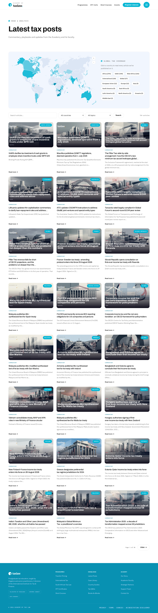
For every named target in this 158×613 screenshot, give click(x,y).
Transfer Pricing (61, 576)
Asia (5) (135, 84)
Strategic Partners (127, 585)
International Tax (62, 580)
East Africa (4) (124, 89)
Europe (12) (125, 84)
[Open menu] (147, 5)
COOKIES (119, 608)
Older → (143, 547)
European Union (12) (109, 84)
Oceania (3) (139, 93)
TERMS (111, 608)
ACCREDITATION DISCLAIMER (138, 608)
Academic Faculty (127, 580)
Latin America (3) (108, 93)
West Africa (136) (133, 74)
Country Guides (93, 585)
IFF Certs (94, 5)
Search (118, 115)
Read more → (13, 172)
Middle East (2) (107, 98)
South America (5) (108, 89)
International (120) (109, 79)
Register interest (131, 5)
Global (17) (124, 79)
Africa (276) (106, 74)
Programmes (83, 5)
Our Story (124, 576)
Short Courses (106, 5)
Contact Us (125, 593)
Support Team (126, 589)
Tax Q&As (91, 589)
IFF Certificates (61, 589)
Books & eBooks (94, 593)
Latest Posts (92, 576)
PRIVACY (102, 608)
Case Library (92, 580)
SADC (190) (119, 74)
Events (117, 5)
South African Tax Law (63, 585)
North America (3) (125, 93)
